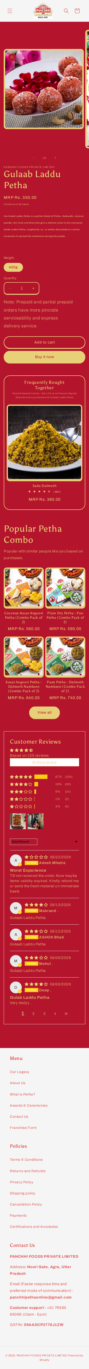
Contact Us (19, 1116)
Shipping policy (22, 1193)
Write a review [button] (44, 762)
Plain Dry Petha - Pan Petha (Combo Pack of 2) (65, 617)
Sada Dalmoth (45, 485)
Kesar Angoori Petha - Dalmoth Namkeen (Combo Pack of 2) (24, 686)
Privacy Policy (21, 1182)
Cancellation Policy (26, 1204)
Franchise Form (23, 1128)
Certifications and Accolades (34, 1227)
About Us (17, 1083)
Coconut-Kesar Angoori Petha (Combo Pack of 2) (23, 617)
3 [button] (44, 1014)
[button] (9, 10)
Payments (18, 1215)
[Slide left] (33, 157)
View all (45, 712)
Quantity (10, 278)
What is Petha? (22, 1094)
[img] (37, 857)
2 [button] (33, 1014)
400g (13, 267)
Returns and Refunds (27, 1171)
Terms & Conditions (26, 1160)
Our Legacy (19, 1072)
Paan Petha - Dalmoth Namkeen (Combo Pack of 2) (65, 686)
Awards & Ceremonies (28, 1105)
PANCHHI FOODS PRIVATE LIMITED (42, 1355)
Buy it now (44, 357)
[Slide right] (55, 157)
